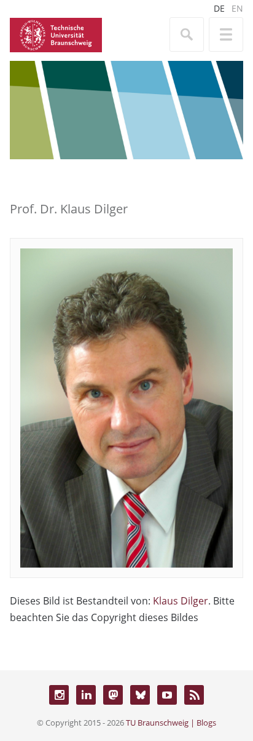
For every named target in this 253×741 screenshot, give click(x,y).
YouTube (167, 695)
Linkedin (86, 695)
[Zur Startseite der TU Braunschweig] (56, 34)
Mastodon (113, 695)
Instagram (59, 695)
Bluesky (140, 695)
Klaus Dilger (180, 601)
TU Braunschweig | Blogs (171, 722)
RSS (194, 695)
